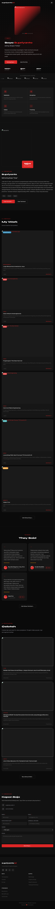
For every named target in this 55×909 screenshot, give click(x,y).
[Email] (13, 870)
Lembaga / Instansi (33, 820)
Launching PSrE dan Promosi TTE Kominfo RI (17, 455)
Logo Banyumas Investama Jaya (14, 266)
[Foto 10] (32, 33)
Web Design (31, 876)
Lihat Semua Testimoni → (27, 606)
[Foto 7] (29, 33)
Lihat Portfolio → (8, 201)
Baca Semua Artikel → (27, 776)
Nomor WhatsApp (7, 820)
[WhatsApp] (9, 870)
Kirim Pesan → (27, 845)
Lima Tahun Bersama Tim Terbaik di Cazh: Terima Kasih (20, 761)
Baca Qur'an (4, 891)
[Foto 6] (28, 33)
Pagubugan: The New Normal (12, 360)
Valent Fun (6, 502)
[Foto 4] (25, 33)
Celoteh (4, 879)
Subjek (3, 827)
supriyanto (9, 863)
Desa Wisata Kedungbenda (12, 313)
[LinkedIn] (3, 870)
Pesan (3, 833)
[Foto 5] (27, 33)
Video (49, 567)
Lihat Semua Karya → (27, 517)
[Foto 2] (23, 33)
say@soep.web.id (10, 805)
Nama (3, 814)
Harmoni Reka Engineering (11, 408)
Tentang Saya (5, 876)
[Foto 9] (31, 33)
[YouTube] (6, 870)
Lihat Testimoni (22, 201)
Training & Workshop (33, 884)
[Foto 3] (24, 33)
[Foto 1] (22, 33)
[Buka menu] (51, 2)
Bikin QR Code (5, 893)
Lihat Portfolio (24, 62)
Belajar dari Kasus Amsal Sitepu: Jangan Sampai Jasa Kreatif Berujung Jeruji (26, 670)
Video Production (33, 882)
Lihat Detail (48, 274)
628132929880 (9, 809)
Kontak (3, 882)
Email (30, 814)
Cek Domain (5, 896)
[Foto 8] (30, 33)
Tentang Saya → (11, 62)
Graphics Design (32, 879)
